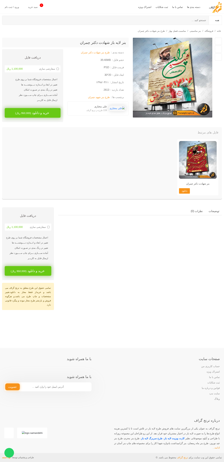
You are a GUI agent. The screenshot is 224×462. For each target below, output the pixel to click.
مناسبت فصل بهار (177, 31)
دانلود (184, 190)
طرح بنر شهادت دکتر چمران (151, 31)
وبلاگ (217, 398)
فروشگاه (209, 31)
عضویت (12, 386)
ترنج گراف (182, 457)
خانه (219, 31)
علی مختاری (100, 106)
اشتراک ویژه (144, 7)
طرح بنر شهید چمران (99, 97)
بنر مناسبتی (195, 31)
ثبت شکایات (162, 7)
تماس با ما (177, 7)
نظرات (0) (197, 211)
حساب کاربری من (210, 366)
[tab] (214, 211)
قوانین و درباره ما (211, 388)
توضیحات (214, 211)
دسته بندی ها (193, 7)
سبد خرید (35, 6)
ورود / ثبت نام (12, 7)
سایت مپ (214, 393)
